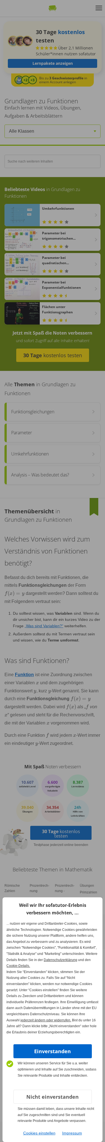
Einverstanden (52, 1051)
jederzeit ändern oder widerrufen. (45, 1020)
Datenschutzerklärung (60, 960)
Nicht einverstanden (52, 1096)
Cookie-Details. (18, 966)
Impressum (72, 1133)
